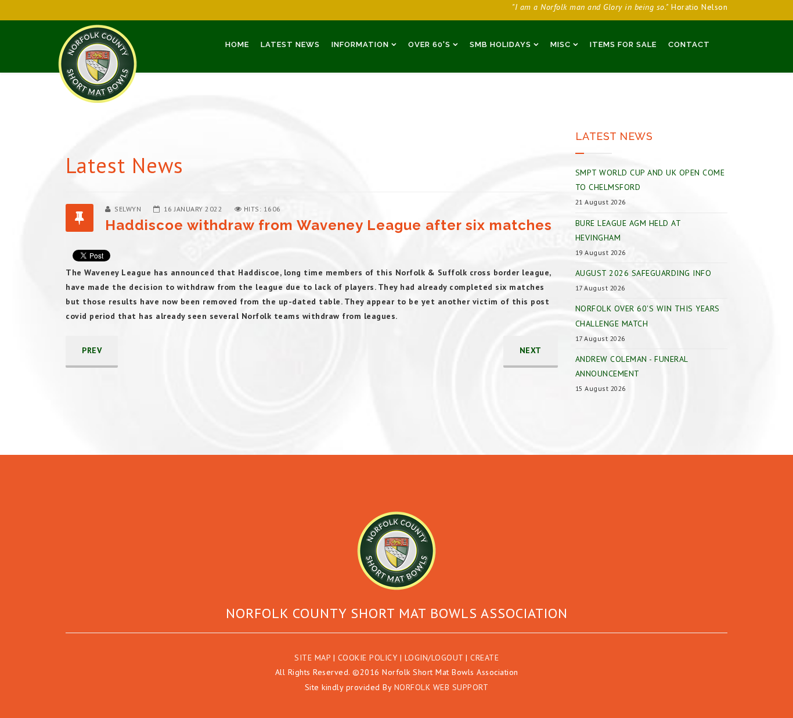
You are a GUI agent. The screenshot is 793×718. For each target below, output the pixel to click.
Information (360, 44)
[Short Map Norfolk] (396, 550)
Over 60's (429, 44)
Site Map (312, 657)
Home (237, 44)
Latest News (290, 44)
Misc (560, 44)
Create (484, 657)
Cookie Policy (368, 657)
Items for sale (623, 44)
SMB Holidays (500, 44)
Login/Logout (434, 657)
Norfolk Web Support (441, 687)
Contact (689, 44)
